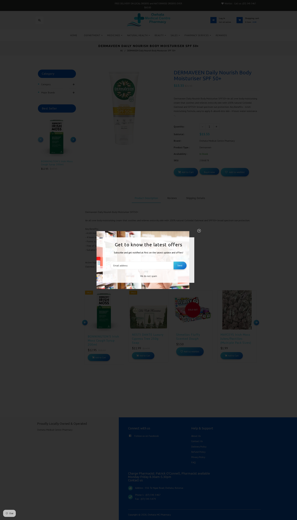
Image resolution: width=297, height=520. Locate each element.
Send (179, 265)
